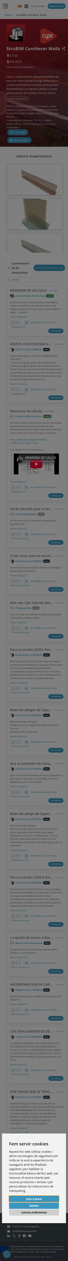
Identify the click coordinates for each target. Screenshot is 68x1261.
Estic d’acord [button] (34, 1199)
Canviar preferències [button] (34, 1212)
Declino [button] (34, 1205)
